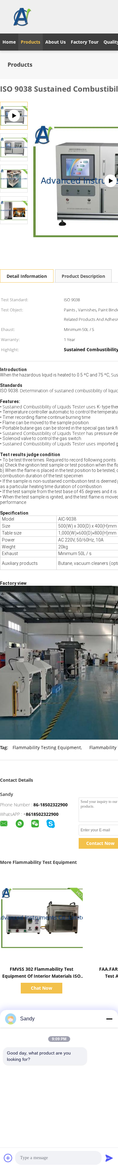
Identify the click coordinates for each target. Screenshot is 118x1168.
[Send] (109, 1158)
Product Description (83, 276)
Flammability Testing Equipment (47, 747)
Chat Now (41, 988)
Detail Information (27, 276)
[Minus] (109, 1019)
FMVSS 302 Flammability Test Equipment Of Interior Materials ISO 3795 (41, 976)
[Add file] (8, 1158)
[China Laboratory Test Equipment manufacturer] (22, 17)
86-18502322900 (50, 805)
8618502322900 (42, 814)
